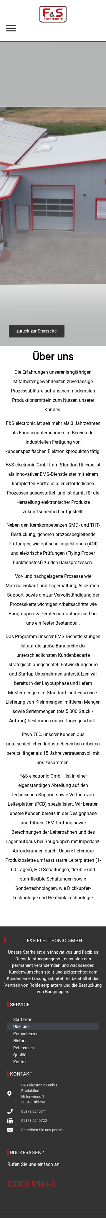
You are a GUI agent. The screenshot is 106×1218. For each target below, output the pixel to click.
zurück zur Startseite (36, 331)
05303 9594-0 (31, 1184)
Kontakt (20, 1061)
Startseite (22, 1019)
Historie (20, 1040)
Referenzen (23, 1047)
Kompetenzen (26, 1033)
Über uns (21, 1026)
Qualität (20, 1054)
